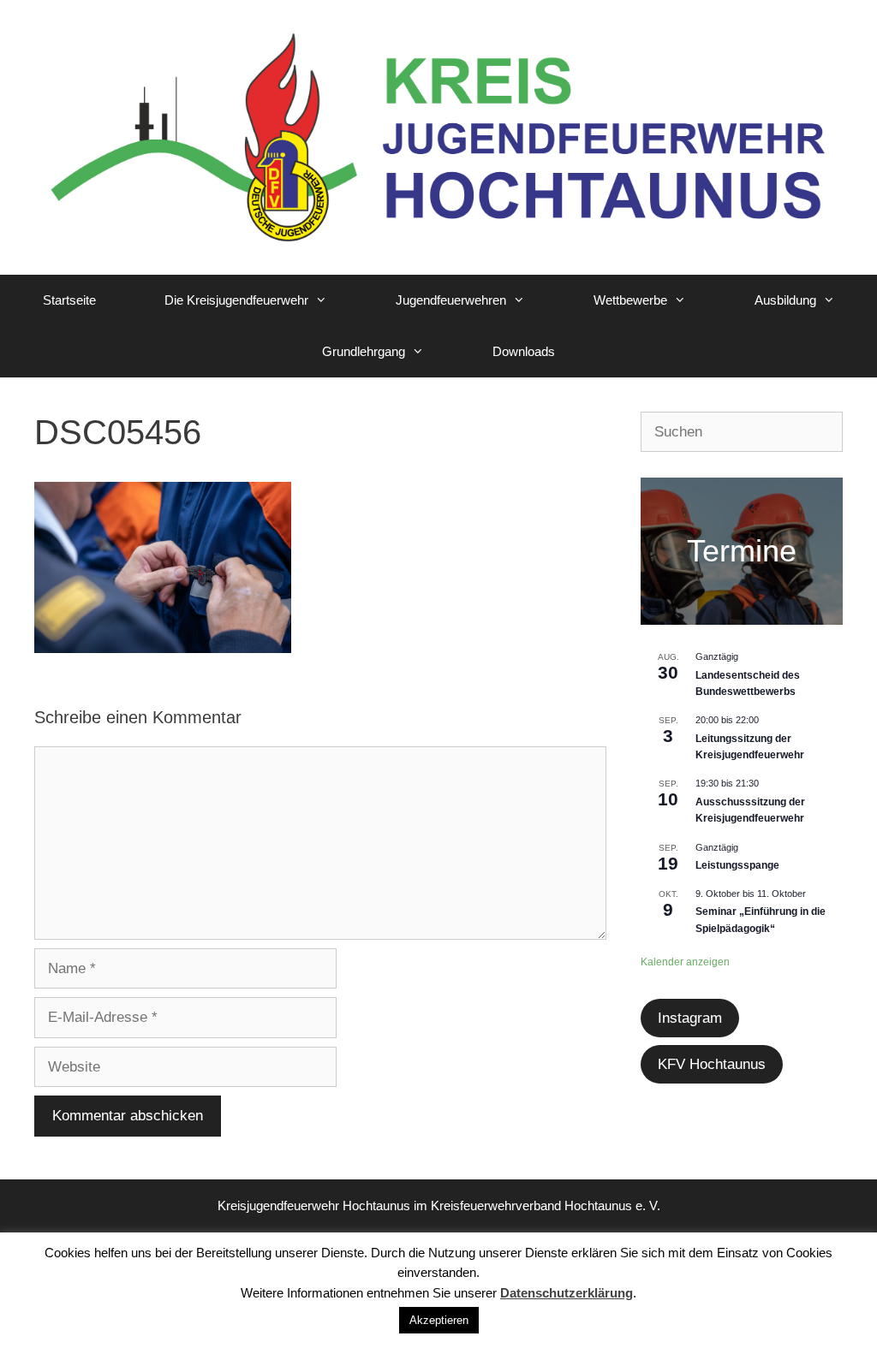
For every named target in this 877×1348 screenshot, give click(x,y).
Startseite (69, 300)
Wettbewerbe (630, 300)
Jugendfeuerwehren (451, 300)
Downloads (523, 351)
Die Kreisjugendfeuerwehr (236, 300)
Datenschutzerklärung (566, 1293)
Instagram (690, 1018)
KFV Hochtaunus (712, 1064)
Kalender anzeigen (685, 962)
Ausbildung (785, 300)
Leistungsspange (737, 865)
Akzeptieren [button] (438, 1320)
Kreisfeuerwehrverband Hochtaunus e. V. (545, 1205)
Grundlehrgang (363, 351)
